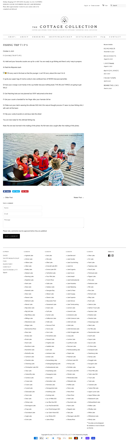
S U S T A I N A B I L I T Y (86, 37)
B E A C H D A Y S (110, 56)
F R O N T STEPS (110, 78)
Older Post (9, 197)
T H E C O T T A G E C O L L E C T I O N (64, 435)
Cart (106, 5)
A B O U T (24, 37)
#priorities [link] (63, 79)
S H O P (11, 37)
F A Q (103, 37)
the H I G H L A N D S (111, 70)
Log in (86, 5)
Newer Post (78, 197)
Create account (95, 5)
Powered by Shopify (82, 435)
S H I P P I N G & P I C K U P (60, 37)
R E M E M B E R (109, 48)
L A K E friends (109, 63)
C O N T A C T (115, 37)
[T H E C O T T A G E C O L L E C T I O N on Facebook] (109, 256)
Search (5, 272)
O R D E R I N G (38, 37)
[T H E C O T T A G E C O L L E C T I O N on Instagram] (112, 256)
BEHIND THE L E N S (111, 85)
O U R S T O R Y (7, 264)
